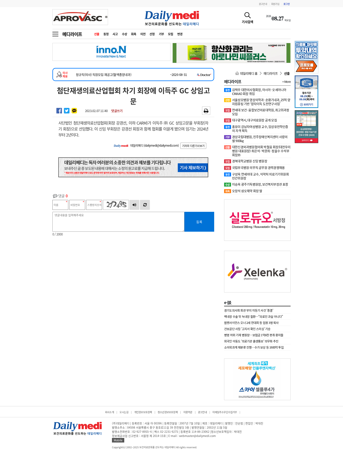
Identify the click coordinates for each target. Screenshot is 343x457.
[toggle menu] (55, 33)
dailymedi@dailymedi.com (161, 145)
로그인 (286, 4)
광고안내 (263, 4)
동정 (106, 34)
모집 (170, 34)
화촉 (133, 34)
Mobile (118, 440)
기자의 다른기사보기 (193, 146)
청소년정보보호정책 (168, 412)
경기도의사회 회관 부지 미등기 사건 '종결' (248, 310)
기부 (161, 34)
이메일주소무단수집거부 (224, 412)
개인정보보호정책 (143, 412)
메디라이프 (72, 34)
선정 (152, 34)
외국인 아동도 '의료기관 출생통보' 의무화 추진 (251, 341)
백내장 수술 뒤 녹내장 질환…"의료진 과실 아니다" (253, 316)
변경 (180, 34)
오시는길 (123, 412)
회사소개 (109, 412)
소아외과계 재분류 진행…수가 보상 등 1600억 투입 (254, 347)
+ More (286, 81)
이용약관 (187, 412)
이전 (143, 34)
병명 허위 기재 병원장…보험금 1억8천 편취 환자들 (253, 335)
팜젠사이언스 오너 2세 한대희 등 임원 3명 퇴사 (251, 322)
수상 (124, 34)
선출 (96, 34)
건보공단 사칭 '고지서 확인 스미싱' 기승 (247, 329)
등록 (199, 221)
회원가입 (275, 4)
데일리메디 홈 (248, 73)
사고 (115, 34)
